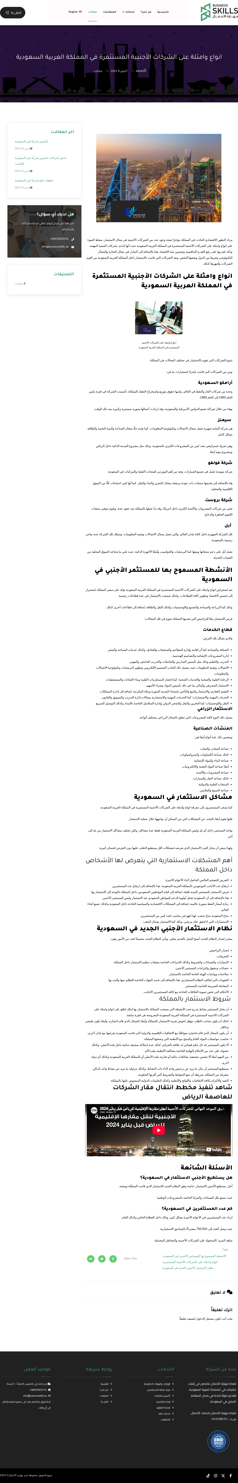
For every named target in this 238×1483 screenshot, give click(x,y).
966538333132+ (38, 1389)
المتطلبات (165, 1419)
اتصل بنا (104, 1401)
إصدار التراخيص (163, 1401)
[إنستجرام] (215, 1475)
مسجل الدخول (205, 1318)
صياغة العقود (163, 1407)
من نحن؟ (104, 1389)
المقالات (103, 1395)
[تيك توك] (208, 1475)
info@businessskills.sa (35, 1395)
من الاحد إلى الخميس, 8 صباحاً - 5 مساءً (27, 1384)
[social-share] (113, 1259)
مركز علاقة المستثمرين (158, 1389)
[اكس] (223, 1475)
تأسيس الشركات (162, 1395)
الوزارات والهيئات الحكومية (157, 1384)
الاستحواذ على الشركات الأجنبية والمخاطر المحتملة (186, 1240)
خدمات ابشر (164, 1413)
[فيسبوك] (230, 1475)
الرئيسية (104, 1384)
